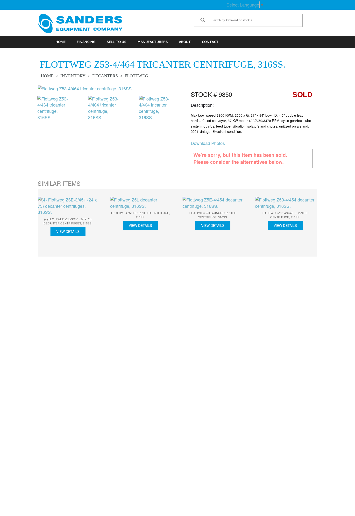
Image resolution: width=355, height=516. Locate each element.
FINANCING (86, 42)
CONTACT (210, 42)
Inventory (72, 75)
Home (61, 42)
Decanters (105, 75)
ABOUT (185, 42)
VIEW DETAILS (67, 231)
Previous (30, 109)
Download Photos (208, 143)
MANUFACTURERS (152, 42)
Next (180, 109)
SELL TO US (116, 42)
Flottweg (136, 75)
